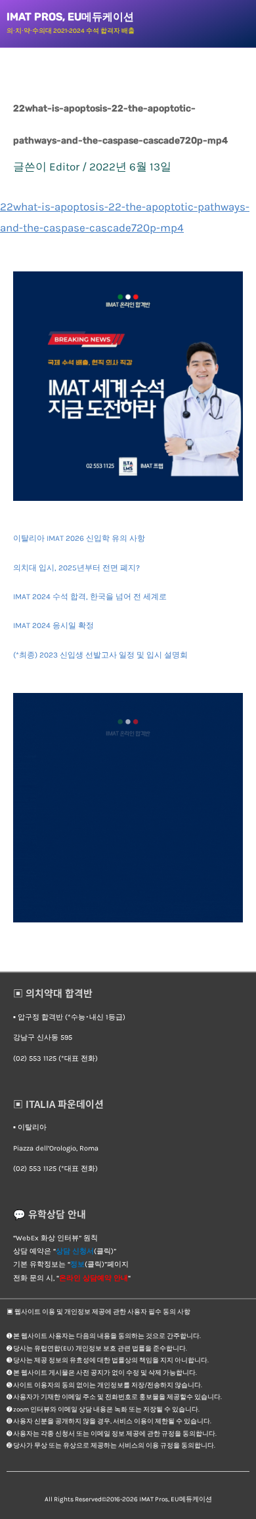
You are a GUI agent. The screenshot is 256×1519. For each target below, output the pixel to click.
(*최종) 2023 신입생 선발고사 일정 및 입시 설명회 (100, 655)
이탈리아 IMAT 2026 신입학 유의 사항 (79, 538)
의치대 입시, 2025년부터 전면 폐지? (76, 567)
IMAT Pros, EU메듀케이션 (70, 16)
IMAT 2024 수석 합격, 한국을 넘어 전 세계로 (90, 596)
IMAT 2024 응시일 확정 (53, 625)
